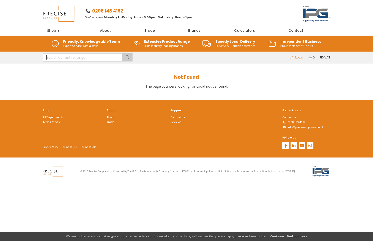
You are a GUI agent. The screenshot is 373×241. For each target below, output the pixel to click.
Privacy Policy (50, 146)
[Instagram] (310, 146)
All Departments (53, 117)
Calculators (244, 30)
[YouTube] (302, 146)
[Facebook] (285, 146)
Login (298, 57)
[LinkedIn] (294, 146)
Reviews (176, 122)
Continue (277, 236)
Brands (194, 30)
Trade (149, 30)
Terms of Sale (52, 122)
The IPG (132, 171)
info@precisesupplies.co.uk (305, 127)
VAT (327, 57)
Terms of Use (69, 146)
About (105, 30)
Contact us (289, 117)
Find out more (297, 236)
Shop (53, 30)
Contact (295, 30)
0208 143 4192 (107, 11)
